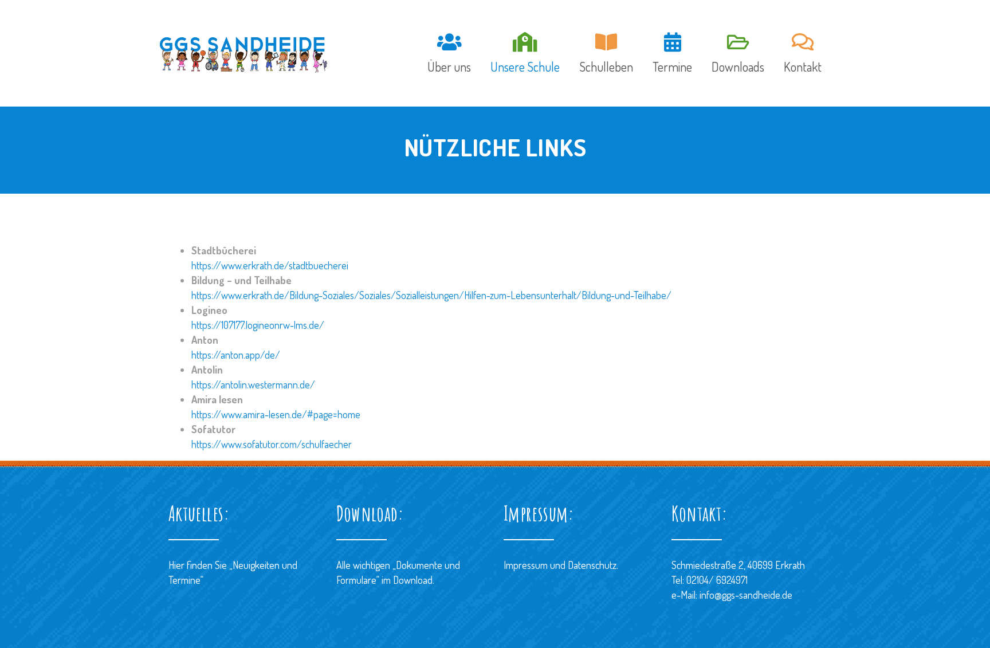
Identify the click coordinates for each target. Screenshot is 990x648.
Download (413, 580)
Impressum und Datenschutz (560, 565)
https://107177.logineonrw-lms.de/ (257, 325)
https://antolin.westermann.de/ (253, 384)
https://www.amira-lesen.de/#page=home (275, 414)
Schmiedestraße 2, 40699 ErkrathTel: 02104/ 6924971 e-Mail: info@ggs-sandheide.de (738, 580)
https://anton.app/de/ (235, 354)
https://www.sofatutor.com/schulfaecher (271, 444)
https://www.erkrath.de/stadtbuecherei (269, 265)
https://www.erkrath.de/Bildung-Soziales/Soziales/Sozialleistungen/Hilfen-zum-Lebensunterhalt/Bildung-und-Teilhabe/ (431, 295)
